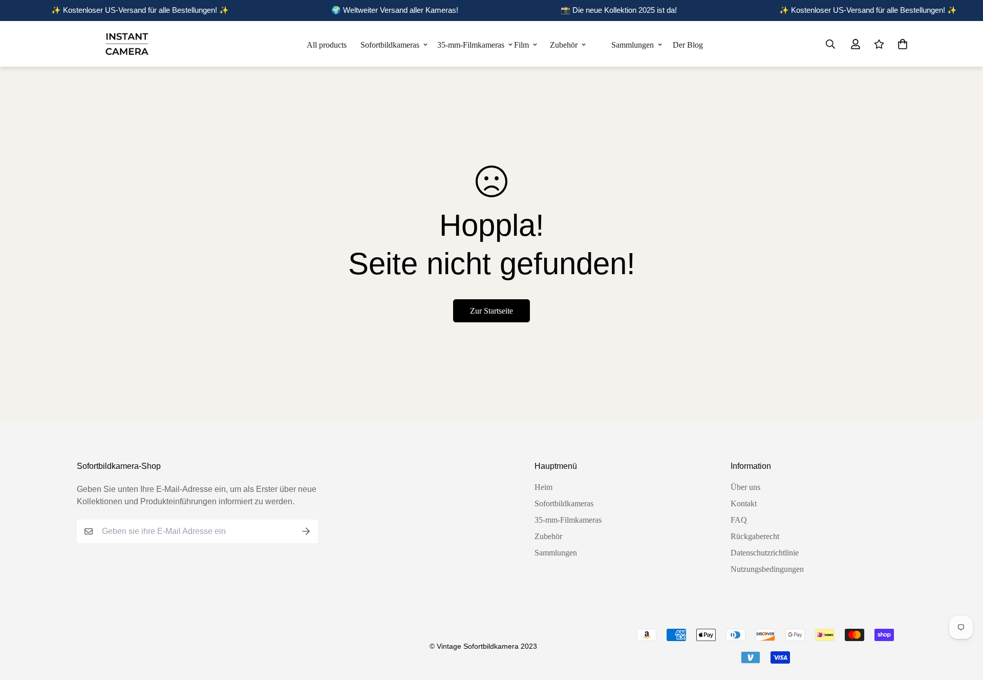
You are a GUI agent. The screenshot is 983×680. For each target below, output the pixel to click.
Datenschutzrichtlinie (765, 552)
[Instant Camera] (127, 44)
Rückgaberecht (755, 536)
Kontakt (744, 503)
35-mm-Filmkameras (470, 44)
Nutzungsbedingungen (767, 569)
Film (521, 44)
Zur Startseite (491, 310)
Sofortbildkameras (389, 44)
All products (327, 44)
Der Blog (687, 44)
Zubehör (564, 44)
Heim (543, 487)
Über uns (745, 487)
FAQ (739, 520)
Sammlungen (632, 44)
